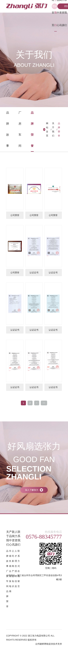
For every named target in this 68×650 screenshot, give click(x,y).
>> (44, 403)
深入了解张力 (31, 490)
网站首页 (47, 129)
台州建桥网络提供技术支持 (48, 644)
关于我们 (53, 129)
